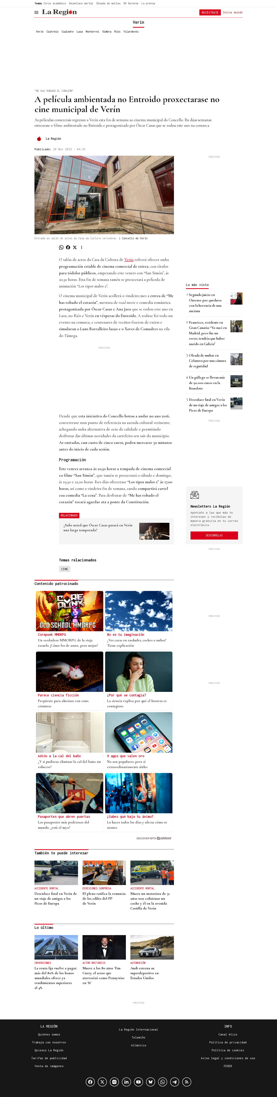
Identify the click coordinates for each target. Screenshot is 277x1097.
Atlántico (138, 1045)
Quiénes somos (49, 1034)
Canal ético (228, 1034)
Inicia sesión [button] (233, 12)
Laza (80, 31)
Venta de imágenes (49, 1066)
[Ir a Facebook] (90, 1081)
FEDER (228, 1066)
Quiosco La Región (49, 1050)
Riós (117, 31)
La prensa (148, 3)
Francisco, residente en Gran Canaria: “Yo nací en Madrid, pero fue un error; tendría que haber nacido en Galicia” (208, 333)
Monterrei (92, 31)
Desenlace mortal (81, 3)
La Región (53, 138)
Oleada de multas (108, 3)
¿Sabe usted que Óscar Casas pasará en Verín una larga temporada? (98, 527)
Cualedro (68, 31)
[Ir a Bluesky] (150, 1081)
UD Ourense (130, 3)
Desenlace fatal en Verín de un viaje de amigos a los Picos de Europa (208, 404)
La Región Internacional (138, 1029)
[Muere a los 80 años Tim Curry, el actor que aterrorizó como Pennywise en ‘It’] (104, 947)
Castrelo (53, 31)
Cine (64, 569)
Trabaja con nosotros (49, 1042)
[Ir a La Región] (59, 12)
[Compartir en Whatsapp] (61, 247)
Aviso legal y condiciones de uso (228, 1058)
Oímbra (106, 31)
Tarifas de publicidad (49, 1058)
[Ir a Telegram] (174, 1081)
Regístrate (210, 12)
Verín (40, 31)
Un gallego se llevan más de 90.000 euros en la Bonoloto (207, 382)
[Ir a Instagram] (114, 1081)
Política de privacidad (228, 1042)
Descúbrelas (214, 535)
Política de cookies (228, 1050)
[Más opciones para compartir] (81, 247)
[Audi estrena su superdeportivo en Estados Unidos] (152, 947)
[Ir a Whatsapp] (162, 1081)
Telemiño (138, 1037)
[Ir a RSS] (186, 1081)
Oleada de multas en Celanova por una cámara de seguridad (207, 360)
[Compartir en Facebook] (68, 247)
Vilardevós (130, 31)
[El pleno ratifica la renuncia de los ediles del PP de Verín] (104, 873)
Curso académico (55, 3)
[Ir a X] (102, 1081)
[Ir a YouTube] (138, 1081)
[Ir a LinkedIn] (126, 1081)
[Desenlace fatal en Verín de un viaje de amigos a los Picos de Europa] (56, 873)
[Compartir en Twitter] (75, 247)
